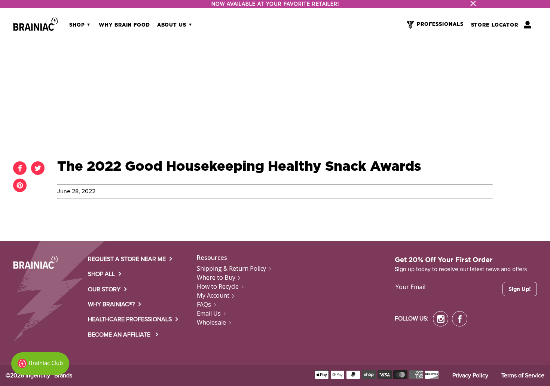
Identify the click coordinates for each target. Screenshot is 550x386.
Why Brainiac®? (111, 304)
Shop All (101, 274)
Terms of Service (522, 376)
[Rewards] (40, 363)
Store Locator (494, 25)
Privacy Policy (470, 376)
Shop (77, 25)
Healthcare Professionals (130, 319)
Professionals (440, 24)
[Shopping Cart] (527, 24)
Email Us (209, 313)
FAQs (204, 304)
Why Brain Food (124, 25)
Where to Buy (216, 277)
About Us (172, 25)
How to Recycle (218, 286)
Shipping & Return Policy (231, 268)
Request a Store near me (127, 259)
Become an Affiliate (120, 335)
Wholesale (211, 322)
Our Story (104, 289)
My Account (213, 295)
